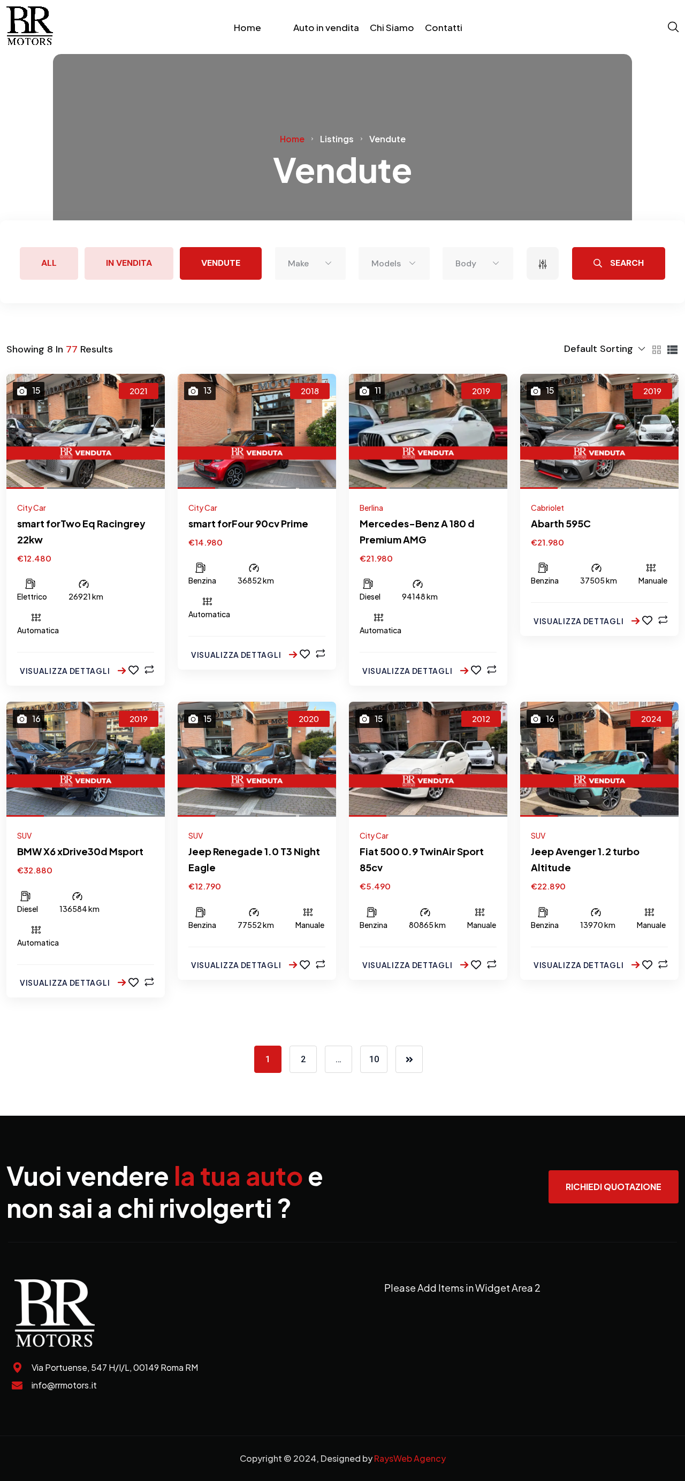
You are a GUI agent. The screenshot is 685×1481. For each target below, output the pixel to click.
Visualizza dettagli (65, 671)
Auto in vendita (326, 27)
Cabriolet (547, 507)
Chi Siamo (392, 27)
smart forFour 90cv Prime (248, 523)
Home (247, 27)
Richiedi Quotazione (613, 1186)
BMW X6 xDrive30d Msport (80, 851)
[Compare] (149, 669)
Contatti (443, 27)
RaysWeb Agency (410, 1458)
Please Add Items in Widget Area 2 (462, 1288)
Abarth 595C (561, 523)
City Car (31, 507)
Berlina (371, 507)
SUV (24, 835)
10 (374, 1059)
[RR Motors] (29, 27)
